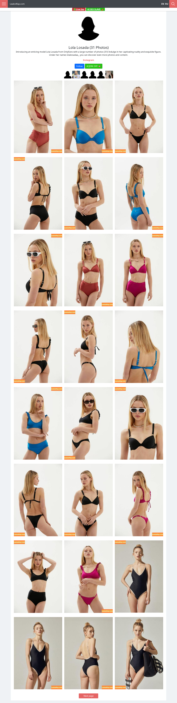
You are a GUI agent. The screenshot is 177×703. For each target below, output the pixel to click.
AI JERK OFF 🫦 (94, 66)
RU (166, 3)
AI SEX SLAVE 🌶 (95, 9)
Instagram (88, 60)
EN (162, 3)
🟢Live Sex (78, 9)
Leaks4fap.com (17, 3)
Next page (89, 695)
